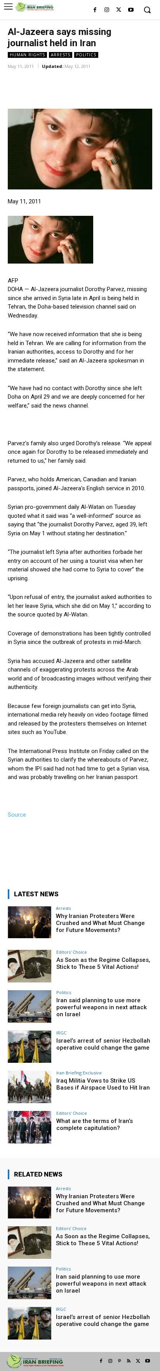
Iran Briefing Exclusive (79, 1073)
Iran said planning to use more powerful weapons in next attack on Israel (101, 1007)
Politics (86, 54)
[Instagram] (107, 10)
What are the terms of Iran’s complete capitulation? (94, 1125)
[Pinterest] (119, 1361)
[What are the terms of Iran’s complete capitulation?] (29, 1127)
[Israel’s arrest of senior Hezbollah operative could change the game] (29, 1047)
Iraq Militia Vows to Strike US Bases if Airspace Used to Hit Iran (103, 1084)
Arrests (60, 54)
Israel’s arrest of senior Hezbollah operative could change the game (103, 1044)
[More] (109, 77)
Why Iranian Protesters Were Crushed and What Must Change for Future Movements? (100, 923)
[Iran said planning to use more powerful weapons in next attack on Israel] (29, 1006)
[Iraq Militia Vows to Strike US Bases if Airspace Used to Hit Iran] (29, 1087)
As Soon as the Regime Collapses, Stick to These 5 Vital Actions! (103, 963)
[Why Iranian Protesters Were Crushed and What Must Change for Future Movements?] (29, 922)
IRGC (61, 1033)
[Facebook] (95, 10)
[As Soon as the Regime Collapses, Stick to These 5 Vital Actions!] (29, 966)
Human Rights (27, 54)
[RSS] (129, 1361)
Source (17, 814)
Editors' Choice (71, 952)
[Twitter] (119, 10)
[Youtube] (131, 10)
